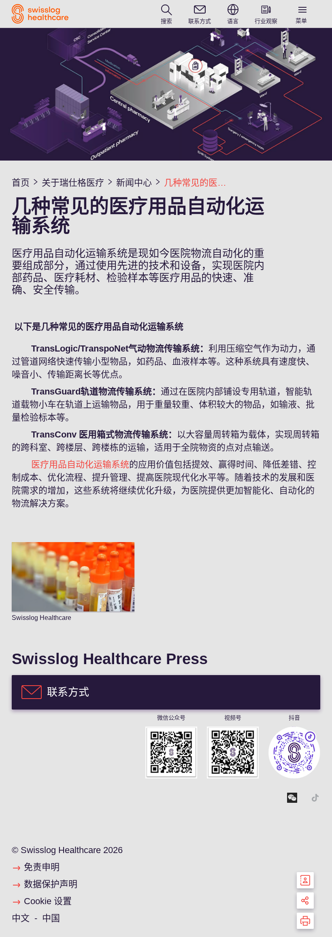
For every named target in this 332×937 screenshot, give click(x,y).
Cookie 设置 (48, 901)
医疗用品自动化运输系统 (80, 464)
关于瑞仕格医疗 (73, 183)
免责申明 (42, 867)
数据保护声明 (50, 884)
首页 (21, 183)
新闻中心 (134, 183)
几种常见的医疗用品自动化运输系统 (199, 183)
